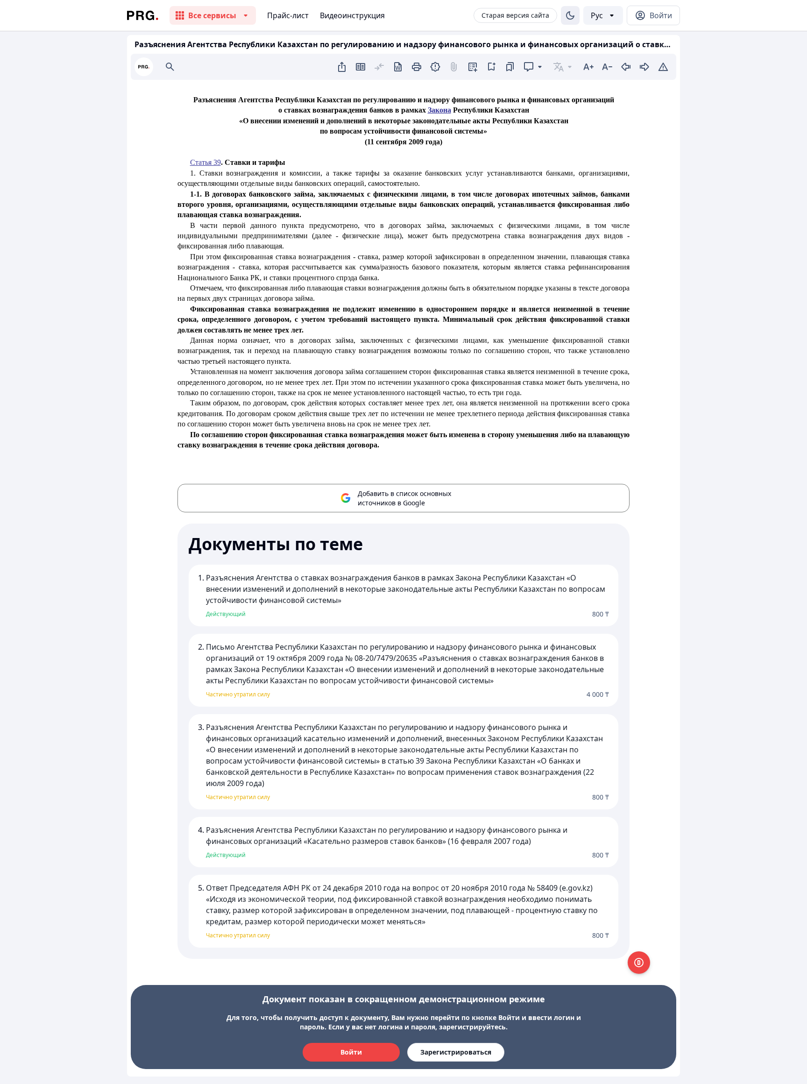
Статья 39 (205, 162)
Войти (351, 1052)
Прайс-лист (288, 15)
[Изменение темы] (570, 15)
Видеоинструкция (352, 15)
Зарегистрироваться (455, 1052)
